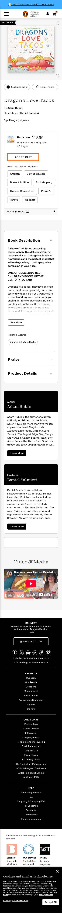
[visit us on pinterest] (41, 652)
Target (14, 200)
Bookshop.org (44, 182)
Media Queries (31, 728)
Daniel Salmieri (29, 113)
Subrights (31, 810)
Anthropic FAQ (31, 777)
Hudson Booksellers (22, 191)
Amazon (15, 174)
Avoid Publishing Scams (31, 772)
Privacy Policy (31, 755)
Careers (31, 704)
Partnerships (31, 724)
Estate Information (31, 819)
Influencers (31, 733)
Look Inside (47, 87)
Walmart (30, 200)
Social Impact (31, 695)
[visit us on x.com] (21, 652)
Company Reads (31, 737)
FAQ (31, 796)
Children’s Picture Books (23, 342)
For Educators (31, 805)
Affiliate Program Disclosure (31, 768)
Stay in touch (32, 641)
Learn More (18, 453)
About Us (31, 673)
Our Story (31, 677)
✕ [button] (57, 871)
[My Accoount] (47, 13)
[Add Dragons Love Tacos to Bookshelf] (58, 23)
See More (16, 322)
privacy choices (46, 894)
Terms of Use (31, 750)
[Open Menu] (6, 14)
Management (31, 691)
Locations (31, 686)
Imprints (31, 708)
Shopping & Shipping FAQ (31, 801)
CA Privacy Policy (31, 759)
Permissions (31, 814)
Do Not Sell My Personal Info (31, 763)
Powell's (46, 191)
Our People (31, 682)
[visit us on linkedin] (34, 652)
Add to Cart (23, 157)
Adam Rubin (14, 108)
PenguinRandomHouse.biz (31, 741)
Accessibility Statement (31, 700)
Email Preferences (31, 746)
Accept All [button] (51, 902)
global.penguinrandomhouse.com (31, 658)
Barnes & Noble (36, 174)
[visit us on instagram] (48, 652)
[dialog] (31, 890)
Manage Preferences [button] (15, 900)
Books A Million (19, 182)
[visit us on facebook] (14, 652)
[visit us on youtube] (28, 652)
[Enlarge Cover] (57, 75)
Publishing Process (31, 792)
